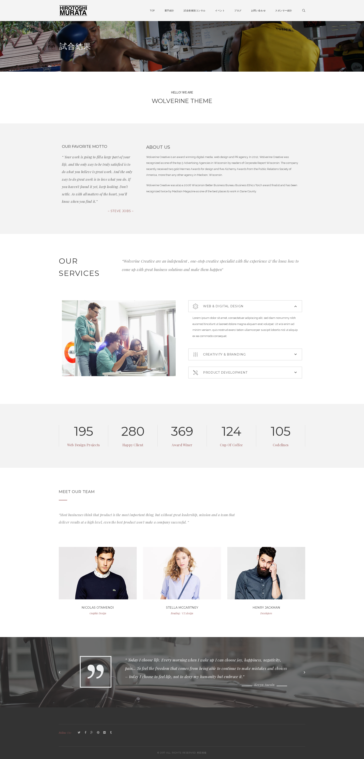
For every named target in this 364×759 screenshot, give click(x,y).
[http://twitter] (87, 577)
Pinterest (98, 732)
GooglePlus (91, 732)
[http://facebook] (94, 577)
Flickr (104, 732)
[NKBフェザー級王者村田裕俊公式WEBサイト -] (73, 10)
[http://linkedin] (108, 577)
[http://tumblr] (101, 577)
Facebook (85, 732)
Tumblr (110, 732)
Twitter (79, 732)
